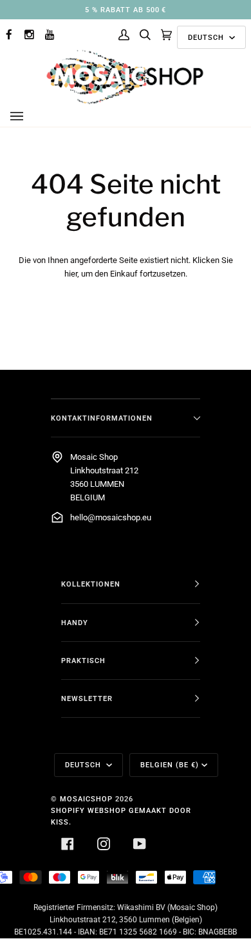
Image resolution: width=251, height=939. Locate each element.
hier (70, 273)
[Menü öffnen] (29, 116)
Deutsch (207, 37)
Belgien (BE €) (169, 764)
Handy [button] (74, 622)
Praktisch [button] (83, 660)
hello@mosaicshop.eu (110, 517)
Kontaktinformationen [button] (102, 418)
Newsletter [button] (87, 698)
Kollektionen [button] (90, 583)
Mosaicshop (86, 798)
